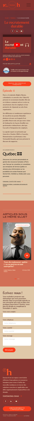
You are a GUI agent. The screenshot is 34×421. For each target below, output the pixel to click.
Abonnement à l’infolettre (17, 408)
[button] (28, 5)
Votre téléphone (8, 320)
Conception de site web (20, 415)
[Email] (21, 31)
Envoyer (9, 350)
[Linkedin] (17, 31)
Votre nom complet (9, 311)
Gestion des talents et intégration (17, 83)
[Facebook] (13, 31)
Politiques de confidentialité (12, 414)
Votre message (7, 336)
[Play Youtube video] (17, 45)
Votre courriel (7, 328)
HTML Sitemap (5, 414)
